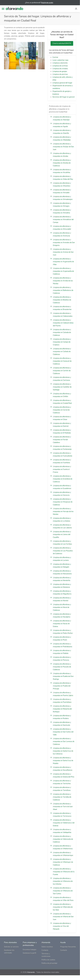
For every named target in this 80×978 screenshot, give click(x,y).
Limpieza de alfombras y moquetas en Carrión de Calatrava (62, 371)
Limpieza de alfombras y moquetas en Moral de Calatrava (62, 607)
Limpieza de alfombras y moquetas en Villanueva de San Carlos (63, 891)
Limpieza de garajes (59, 71)
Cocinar (55, 57)
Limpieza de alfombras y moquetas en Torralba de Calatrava (62, 797)
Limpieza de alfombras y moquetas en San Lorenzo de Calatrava (63, 741)
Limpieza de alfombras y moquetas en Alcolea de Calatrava (62, 163)
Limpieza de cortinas (60, 66)
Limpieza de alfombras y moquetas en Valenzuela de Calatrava (63, 839)
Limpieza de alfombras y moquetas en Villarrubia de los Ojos (63, 907)
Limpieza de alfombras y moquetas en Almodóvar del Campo (63, 219)
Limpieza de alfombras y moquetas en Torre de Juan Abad (63, 807)
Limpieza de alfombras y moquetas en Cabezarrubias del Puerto (63, 323)
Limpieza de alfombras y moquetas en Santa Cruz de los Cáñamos (63, 751)
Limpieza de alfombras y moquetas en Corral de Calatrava (62, 410)
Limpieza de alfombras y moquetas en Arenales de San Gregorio (64, 242)
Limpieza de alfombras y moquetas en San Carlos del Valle (63, 732)
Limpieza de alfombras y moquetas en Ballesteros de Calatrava (63, 290)
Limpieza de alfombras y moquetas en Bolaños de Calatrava (62, 300)
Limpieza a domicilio (60, 63)
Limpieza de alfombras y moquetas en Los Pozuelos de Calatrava (63, 551)
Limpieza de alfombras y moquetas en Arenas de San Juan (63, 252)
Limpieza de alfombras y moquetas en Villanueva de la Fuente (63, 872)
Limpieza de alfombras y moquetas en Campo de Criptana (62, 342)
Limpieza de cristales (60, 68)
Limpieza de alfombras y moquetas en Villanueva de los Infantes (63, 881)
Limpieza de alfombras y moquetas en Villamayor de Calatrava (63, 862)
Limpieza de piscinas (60, 74)
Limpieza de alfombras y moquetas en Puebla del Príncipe (62, 686)
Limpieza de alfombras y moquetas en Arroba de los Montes (63, 281)
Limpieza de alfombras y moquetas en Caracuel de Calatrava (62, 361)
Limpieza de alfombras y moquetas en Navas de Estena (62, 624)
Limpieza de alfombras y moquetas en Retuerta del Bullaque (62, 709)
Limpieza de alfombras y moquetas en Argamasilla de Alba (63, 262)
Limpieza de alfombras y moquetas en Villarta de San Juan (63, 917)
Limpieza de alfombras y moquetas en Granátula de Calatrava (62, 479)
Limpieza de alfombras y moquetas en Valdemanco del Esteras (63, 823)
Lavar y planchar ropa (60, 60)
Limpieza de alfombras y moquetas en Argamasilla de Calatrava (63, 271)
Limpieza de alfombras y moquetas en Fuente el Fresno (62, 469)
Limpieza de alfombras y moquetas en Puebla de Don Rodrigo (63, 676)
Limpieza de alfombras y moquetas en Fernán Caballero (62, 440)
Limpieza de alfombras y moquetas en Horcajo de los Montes (63, 511)
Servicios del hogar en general (63, 97)
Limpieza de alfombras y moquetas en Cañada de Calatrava (62, 351)
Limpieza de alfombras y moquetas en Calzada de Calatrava (62, 332)
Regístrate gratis (47, 2)
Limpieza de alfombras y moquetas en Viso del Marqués (62, 926)
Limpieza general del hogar (62, 83)
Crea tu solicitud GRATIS (62, 43)
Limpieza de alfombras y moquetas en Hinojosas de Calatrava (62, 502)
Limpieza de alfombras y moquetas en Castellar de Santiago (62, 387)
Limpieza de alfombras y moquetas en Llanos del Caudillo (62, 534)
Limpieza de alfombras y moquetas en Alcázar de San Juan (63, 147)
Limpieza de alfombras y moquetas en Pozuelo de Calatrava (62, 667)
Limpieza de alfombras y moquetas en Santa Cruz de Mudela (63, 761)
